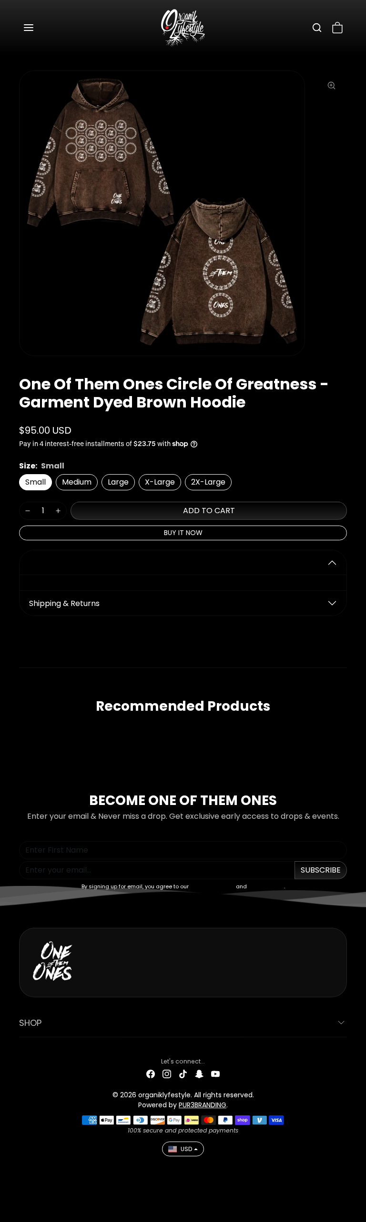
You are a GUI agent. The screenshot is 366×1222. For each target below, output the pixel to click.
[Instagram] (167, 1074)
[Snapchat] (199, 1074)
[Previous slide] (20, 730)
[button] (38, 27)
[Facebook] (150, 1074)
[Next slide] (346, 730)
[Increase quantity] (58, 511)
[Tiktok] (183, 1074)
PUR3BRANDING (202, 1105)
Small (35, 482)
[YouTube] (215, 1074)
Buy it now (183, 532)
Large (118, 482)
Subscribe (321, 869)
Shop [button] (30, 1023)
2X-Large (208, 482)
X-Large (160, 482)
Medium (77, 482)
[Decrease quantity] (27, 511)
